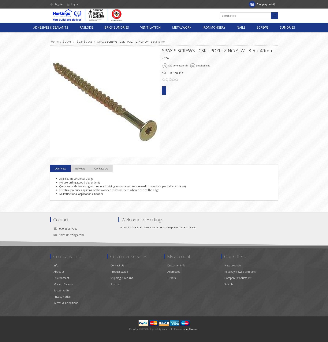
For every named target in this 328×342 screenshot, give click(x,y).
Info (56, 265)
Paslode (86, 27)
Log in (74, 4)
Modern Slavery (63, 284)
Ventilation (150, 27)
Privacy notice (62, 296)
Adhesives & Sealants (50, 27)
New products (233, 265)
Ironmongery (214, 27)
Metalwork (181, 27)
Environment (61, 278)
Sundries (287, 27)
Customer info (176, 265)
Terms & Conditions (66, 303)
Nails (241, 27)
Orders (171, 278)
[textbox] (245, 15)
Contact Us (117, 265)
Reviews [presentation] (80, 168)
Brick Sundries (116, 27)
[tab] (60, 168)
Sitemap (115, 284)
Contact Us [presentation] (101, 168)
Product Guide (119, 271)
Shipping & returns (121, 278)
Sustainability (61, 290)
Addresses (173, 271)
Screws (263, 27)
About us (59, 271)
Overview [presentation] (60, 168)
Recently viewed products (240, 271)
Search (228, 284)
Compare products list (238, 278)
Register (59, 4)
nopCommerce (192, 329)
